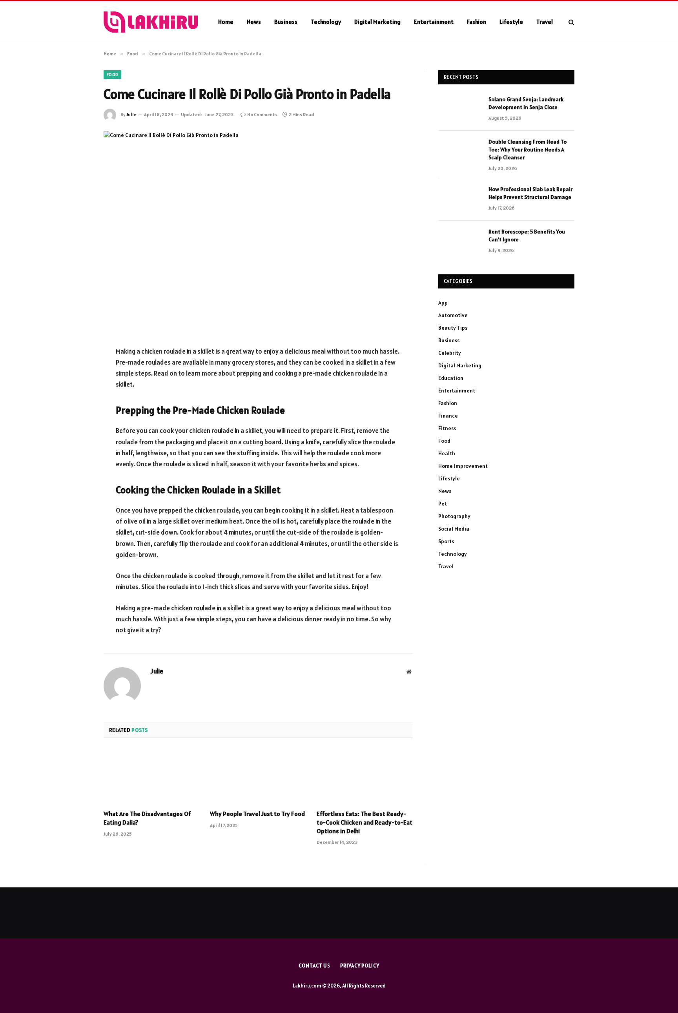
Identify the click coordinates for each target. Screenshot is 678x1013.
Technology (326, 22)
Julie (131, 114)
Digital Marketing (377, 22)
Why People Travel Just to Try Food (257, 814)
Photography (454, 516)
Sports (446, 541)
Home (225, 22)
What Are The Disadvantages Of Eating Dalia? (147, 818)
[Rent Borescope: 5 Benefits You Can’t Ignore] (459, 242)
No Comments (262, 114)
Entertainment (434, 22)
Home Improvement (463, 465)
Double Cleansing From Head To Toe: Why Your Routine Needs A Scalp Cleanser (527, 149)
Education (450, 377)
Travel (544, 22)
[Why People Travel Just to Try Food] (258, 776)
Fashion (476, 22)
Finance (448, 415)
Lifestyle (511, 22)
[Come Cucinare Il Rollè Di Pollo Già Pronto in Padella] (258, 232)
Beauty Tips (452, 327)
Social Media (453, 528)
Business (285, 22)
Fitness (447, 428)
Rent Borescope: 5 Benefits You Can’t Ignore (526, 235)
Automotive (453, 315)
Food (112, 74)
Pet (442, 503)
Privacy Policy (359, 965)
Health (446, 453)
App (443, 302)
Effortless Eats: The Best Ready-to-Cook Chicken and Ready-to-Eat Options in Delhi (364, 822)
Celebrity (449, 352)
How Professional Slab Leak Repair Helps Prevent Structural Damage (530, 193)
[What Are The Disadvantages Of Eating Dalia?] (152, 776)
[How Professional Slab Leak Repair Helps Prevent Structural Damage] (459, 199)
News (254, 22)
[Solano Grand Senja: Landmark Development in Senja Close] (459, 109)
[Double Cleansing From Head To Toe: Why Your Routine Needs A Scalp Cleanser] (459, 152)
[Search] (570, 22)
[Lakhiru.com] (151, 22)
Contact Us (314, 965)
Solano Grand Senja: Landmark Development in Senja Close (525, 103)
